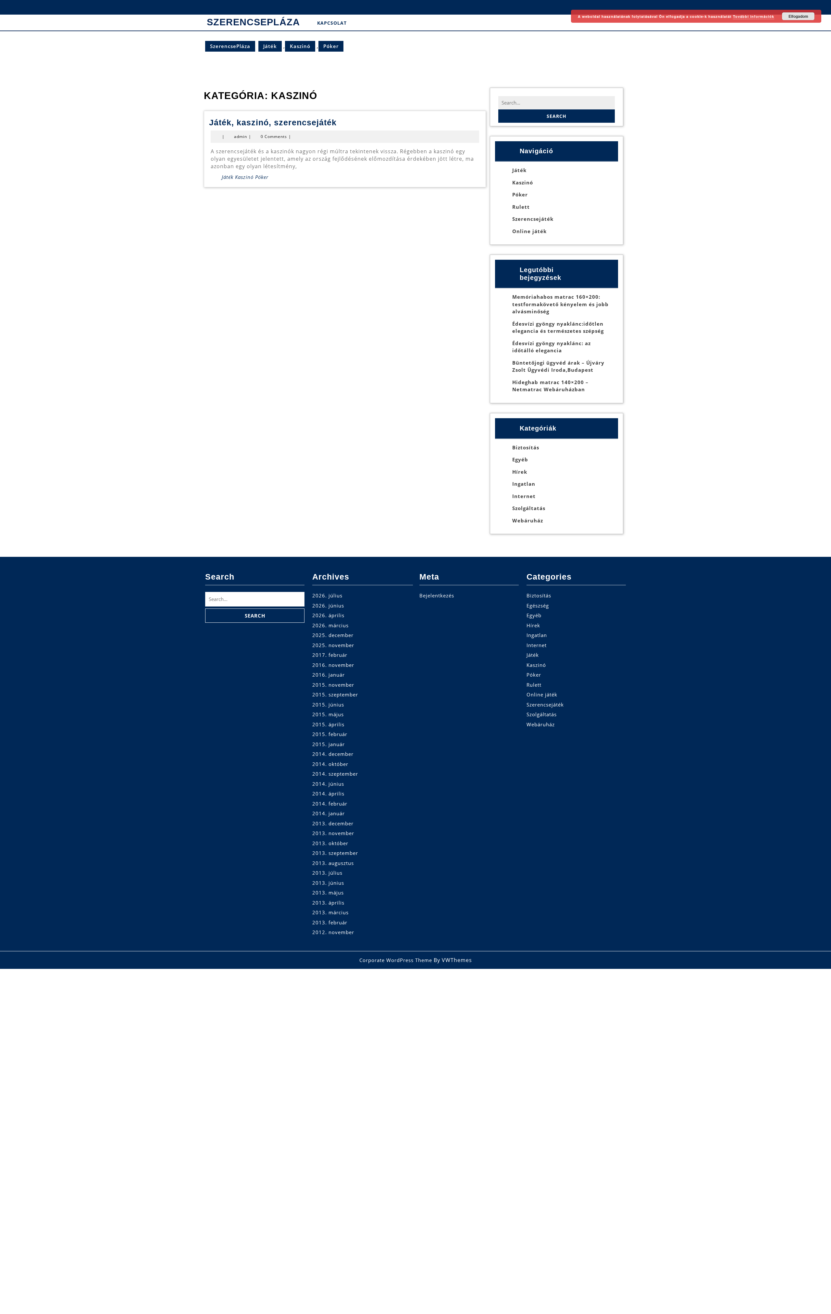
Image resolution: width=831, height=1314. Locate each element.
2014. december (332, 754)
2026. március (330, 625)
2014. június (328, 784)
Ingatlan (523, 484)
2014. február (329, 803)
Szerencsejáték (532, 219)
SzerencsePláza (253, 22)
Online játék (529, 231)
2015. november (333, 685)
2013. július (327, 873)
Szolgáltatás (528, 508)
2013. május (328, 892)
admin (240, 136)
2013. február (329, 922)
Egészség (538, 605)
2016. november (333, 665)
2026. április (328, 615)
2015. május (328, 714)
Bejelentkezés (436, 595)
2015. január (328, 744)
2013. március (330, 912)
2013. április (328, 902)
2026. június (328, 605)
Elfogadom (798, 16)
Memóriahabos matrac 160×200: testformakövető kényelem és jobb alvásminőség (560, 304)
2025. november (333, 645)
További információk (753, 16)
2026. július (327, 595)
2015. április (328, 724)
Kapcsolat (332, 23)
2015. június (328, 704)
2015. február (329, 734)
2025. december (332, 635)
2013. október (330, 843)
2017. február (329, 655)
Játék (270, 46)
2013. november (333, 833)
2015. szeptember (335, 694)
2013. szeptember (335, 853)
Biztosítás (525, 447)
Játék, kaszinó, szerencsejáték (273, 122)
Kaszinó (300, 46)
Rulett (521, 207)
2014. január (328, 813)
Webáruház (527, 520)
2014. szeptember (335, 773)
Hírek (519, 472)
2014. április (328, 793)
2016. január (328, 674)
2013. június (328, 883)
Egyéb (520, 459)
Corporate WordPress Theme (395, 960)
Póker (331, 46)
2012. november (333, 932)
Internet (524, 496)
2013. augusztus (333, 863)
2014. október (330, 764)
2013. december (332, 823)
